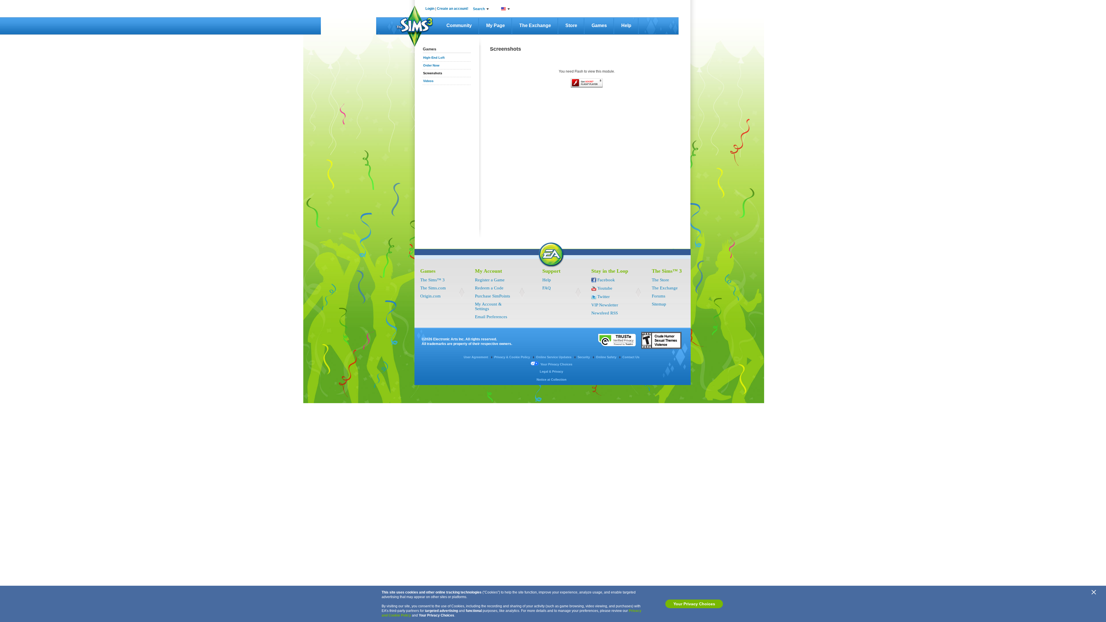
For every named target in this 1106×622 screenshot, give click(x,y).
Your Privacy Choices (694, 604)
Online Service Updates (554, 357)
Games (599, 25)
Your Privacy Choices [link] (556, 364)
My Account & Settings (488, 306)
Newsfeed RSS (604, 313)
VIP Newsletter (604, 305)
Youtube (604, 288)
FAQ (546, 288)
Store (571, 25)
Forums (658, 296)
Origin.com (430, 296)
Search (479, 9)
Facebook (606, 280)
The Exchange (535, 25)
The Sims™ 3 (432, 280)
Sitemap (659, 304)
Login (429, 9)
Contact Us (630, 357)
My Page (495, 25)
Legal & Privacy (551, 371)
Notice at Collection (552, 379)
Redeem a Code (489, 288)
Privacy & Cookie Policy (512, 357)
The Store (660, 280)
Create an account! (452, 9)
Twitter (603, 296)
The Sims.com (433, 288)
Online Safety (606, 357)
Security (584, 357)
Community (459, 25)
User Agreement (476, 357)
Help (626, 25)
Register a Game (490, 280)
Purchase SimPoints (492, 296)
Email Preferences (491, 316)
